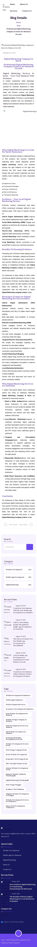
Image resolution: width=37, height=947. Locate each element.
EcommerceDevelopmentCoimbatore (20, 709)
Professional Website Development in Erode (14, 738)
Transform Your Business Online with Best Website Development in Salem (22, 674)
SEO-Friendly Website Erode (16, 763)
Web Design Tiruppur (13, 785)
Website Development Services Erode (17, 744)
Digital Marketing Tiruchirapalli (17, 780)
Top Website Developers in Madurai (16, 732)
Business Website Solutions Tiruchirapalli (16, 775)
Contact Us (26, 11)
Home (12, 4)
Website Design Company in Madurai (16, 720)
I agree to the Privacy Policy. (13, 922)
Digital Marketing (18, 585)
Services (13, 11)
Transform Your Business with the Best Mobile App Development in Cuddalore (23, 610)
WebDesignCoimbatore (14, 700)
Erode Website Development (16, 754)
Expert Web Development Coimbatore (15, 806)
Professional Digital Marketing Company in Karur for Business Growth (19, 66)
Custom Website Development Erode (17, 769)
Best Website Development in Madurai (17, 714)
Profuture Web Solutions (15, 789)
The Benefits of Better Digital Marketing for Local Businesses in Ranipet (22, 899)
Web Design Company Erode (16, 750)
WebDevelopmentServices (15, 704)
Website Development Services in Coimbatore (17, 800)
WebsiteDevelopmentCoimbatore (18, 695)
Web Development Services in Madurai (17, 726)
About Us (24, 4)
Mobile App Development (18, 577)
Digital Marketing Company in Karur (18, 60)
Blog (18, 26)
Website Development (18, 569)
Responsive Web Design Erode (17, 759)
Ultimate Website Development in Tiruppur (17, 794)
